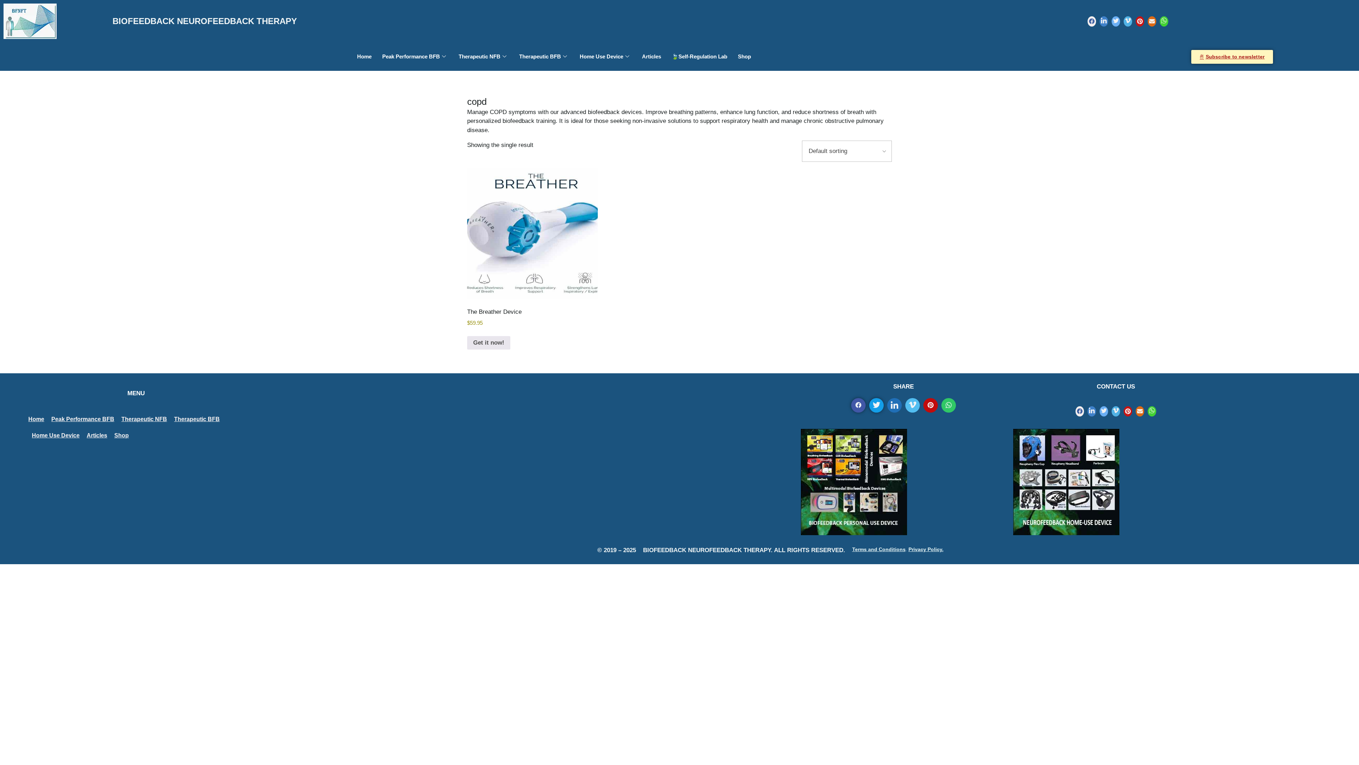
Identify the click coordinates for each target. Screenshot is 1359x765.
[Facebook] (1092, 21)
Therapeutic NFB (479, 56)
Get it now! (488, 342)
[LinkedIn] (1104, 21)
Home (364, 56)
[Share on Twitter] (876, 405)
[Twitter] (1116, 21)
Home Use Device (601, 56)
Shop (744, 56)
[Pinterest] (1140, 21)
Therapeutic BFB (540, 56)
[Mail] (1152, 21)
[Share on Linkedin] (894, 405)
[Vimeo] (1128, 21)
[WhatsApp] (1164, 21)
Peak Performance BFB (411, 56)
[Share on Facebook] (858, 405)
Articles (651, 56)
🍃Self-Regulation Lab (699, 56)
